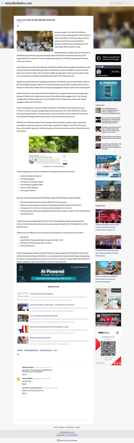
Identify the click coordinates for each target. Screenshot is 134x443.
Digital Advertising (46, 350)
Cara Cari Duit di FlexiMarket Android (44, 316)
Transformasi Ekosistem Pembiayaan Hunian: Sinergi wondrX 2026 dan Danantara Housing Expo (107, 279)
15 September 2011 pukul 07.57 (42, 378)
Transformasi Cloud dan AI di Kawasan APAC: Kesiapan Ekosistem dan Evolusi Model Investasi (111, 146)
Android (19, 350)
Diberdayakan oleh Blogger (68, 440)
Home (56, 427)
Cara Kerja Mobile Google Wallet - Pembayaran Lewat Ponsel (52, 305)
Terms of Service (72, 435)
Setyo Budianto (27, 378)
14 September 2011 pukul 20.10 (42, 367)
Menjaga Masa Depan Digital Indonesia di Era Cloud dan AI (111, 137)
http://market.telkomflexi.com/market (53, 259)
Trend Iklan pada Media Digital (41, 294)
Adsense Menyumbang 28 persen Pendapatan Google (49, 327)
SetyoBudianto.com (18, 3)
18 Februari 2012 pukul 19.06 (49, 388)
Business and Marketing (31, 350)
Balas (24, 374)
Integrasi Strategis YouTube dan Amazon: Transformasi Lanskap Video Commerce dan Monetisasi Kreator (111, 120)
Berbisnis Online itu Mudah (40, 338)
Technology (70, 427)
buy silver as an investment (31, 388)
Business (62, 427)
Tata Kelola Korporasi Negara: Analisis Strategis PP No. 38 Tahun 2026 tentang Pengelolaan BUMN (111, 111)
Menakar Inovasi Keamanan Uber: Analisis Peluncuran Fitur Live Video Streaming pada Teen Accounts (111, 129)
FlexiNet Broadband (24, 111)
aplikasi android (27, 367)
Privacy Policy (60, 435)
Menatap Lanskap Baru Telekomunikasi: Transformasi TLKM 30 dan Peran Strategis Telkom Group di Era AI (107, 227)
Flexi (55, 350)
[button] (18, 26)
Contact (77, 427)
